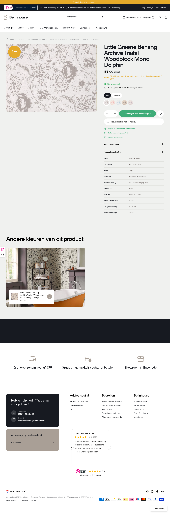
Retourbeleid (107, 409)
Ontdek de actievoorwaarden (85, 2)
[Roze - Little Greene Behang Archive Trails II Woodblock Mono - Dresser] (112, 102)
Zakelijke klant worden (112, 401)
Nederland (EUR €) (18, 491)
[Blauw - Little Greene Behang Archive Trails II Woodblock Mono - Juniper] (118, 102)
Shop (12, 39)
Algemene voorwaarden (112, 417)
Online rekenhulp (77, 405)
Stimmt (42, 497)
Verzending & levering (111, 405)
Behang (21, 39)
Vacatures (138, 417)
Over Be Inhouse (141, 413)
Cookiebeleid (24, 500)
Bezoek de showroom (79, 401)
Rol (107, 95)
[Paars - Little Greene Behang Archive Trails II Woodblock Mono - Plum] (130, 102)
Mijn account (139, 405)
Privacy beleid (11, 500)
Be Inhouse (24, 497)
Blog (72, 409)
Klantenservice (140, 401)
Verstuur (52, 442)
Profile (33, 500)
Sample (116, 95)
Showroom (139, 409)
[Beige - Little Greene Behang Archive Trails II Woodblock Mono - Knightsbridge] (124, 102)
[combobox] (85, 17)
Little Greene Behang (36, 39)
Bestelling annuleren (111, 413)
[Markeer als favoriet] (160, 113)
